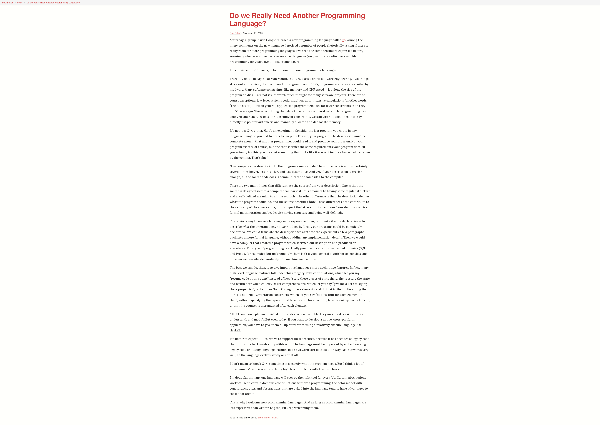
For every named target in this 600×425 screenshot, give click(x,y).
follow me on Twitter (267, 417)
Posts (19, 2)
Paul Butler (7, 2)
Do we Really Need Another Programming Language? (53, 2)
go (344, 40)
